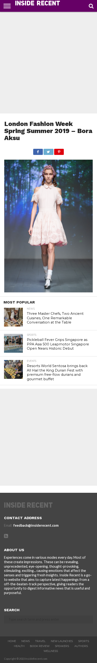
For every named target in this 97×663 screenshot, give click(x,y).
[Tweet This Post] (48, 150)
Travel (40, 641)
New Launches (62, 641)
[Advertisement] (48, 62)
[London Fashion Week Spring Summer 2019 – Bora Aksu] (48, 291)
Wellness (51, 651)
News (25, 641)
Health (19, 646)
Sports (83, 641)
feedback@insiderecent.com (36, 525)
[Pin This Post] (59, 150)
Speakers (62, 646)
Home (12, 641)
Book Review (39, 646)
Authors (81, 646)
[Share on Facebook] (38, 150)
